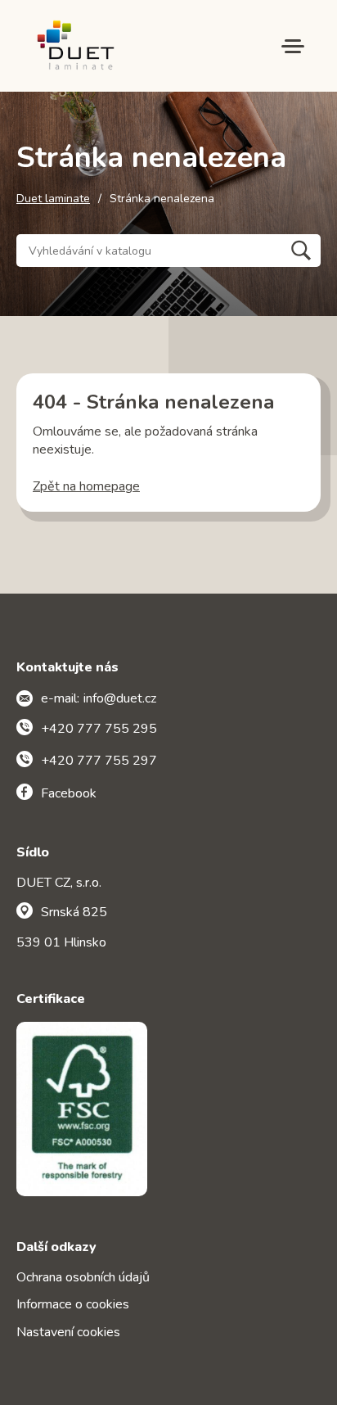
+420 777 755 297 (99, 760)
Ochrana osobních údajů (83, 1277)
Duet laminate (53, 199)
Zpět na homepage (86, 486)
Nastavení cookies (68, 1332)
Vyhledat (301, 250)
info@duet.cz (119, 698)
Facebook (69, 793)
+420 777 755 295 (99, 728)
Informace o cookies (72, 1304)
